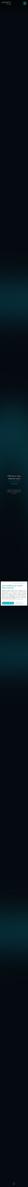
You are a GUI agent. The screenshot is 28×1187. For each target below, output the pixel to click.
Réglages (19, 603)
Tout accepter (8, 603)
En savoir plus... (19, 598)
